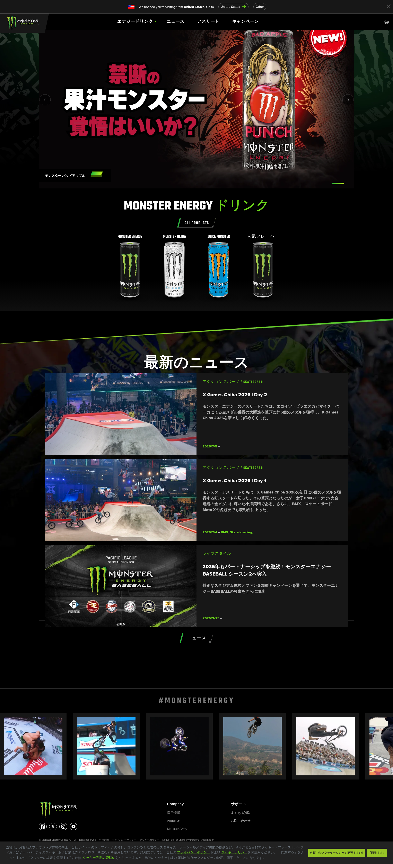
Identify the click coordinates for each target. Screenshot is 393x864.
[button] (267, 858)
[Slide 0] (337, 183)
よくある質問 (241, 812)
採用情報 (173, 812)
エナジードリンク (135, 21)
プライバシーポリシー (193, 852)
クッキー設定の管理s (98, 857)
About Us (173, 820)
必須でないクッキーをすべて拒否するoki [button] (336, 853)
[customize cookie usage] (270, 859)
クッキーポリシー (234, 852)
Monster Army (177, 828)
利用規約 (104, 839)
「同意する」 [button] (376, 853)
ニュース (175, 21)
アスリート (208, 21)
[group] (130, 268)
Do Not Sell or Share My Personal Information (188, 839)
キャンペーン (245, 21)
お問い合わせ (241, 820)
